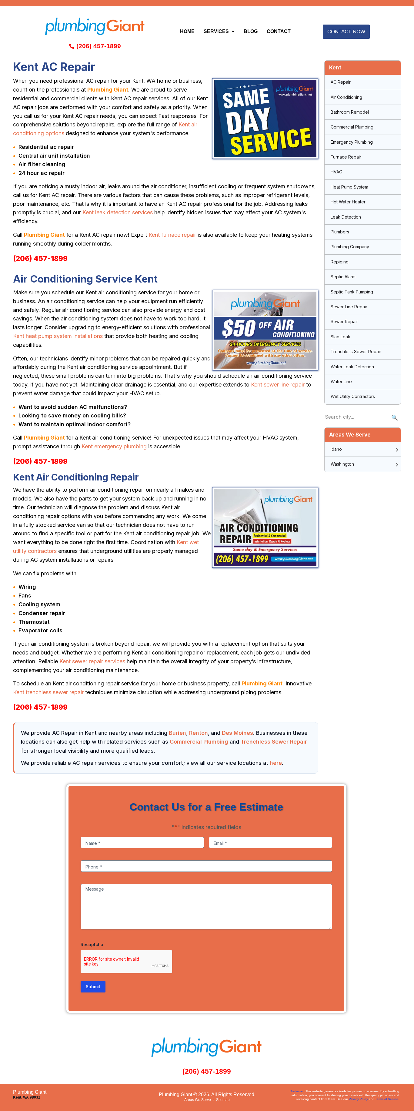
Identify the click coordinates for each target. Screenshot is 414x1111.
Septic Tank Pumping (352, 291)
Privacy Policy (358, 1099)
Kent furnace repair (172, 235)
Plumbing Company (350, 246)
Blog (251, 31)
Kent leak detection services (117, 212)
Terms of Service (386, 1099)
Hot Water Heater (348, 201)
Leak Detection (346, 216)
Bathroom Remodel (350, 112)
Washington (342, 464)
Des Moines (237, 733)
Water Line (341, 381)
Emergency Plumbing (352, 142)
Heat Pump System (349, 186)
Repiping (340, 261)
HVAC (336, 171)
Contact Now (346, 32)
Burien (177, 733)
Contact (279, 31)
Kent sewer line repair (278, 384)
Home (187, 31)
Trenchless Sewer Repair (274, 741)
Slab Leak (340, 336)
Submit (93, 986)
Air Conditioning (346, 97)
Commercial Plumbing (199, 741)
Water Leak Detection (352, 366)
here (276, 763)
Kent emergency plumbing (114, 446)
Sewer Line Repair (349, 306)
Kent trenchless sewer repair (48, 692)
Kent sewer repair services (92, 661)
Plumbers (340, 231)
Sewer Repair (344, 321)
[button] (219, 31)
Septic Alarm (343, 276)
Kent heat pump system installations (58, 336)
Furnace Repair (346, 156)
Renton (198, 733)
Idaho (336, 449)
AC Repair (341, 82)
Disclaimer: (297, 1091)
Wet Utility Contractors (353, 396)
